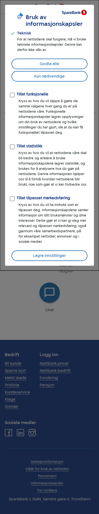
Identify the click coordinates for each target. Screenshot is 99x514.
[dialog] (49, 135)
